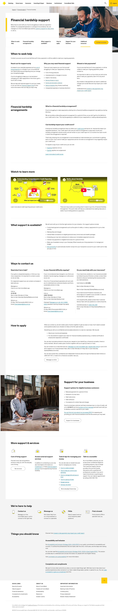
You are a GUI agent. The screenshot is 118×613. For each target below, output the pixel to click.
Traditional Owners (32, 605)
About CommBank (41, 586)
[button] (105, 3)
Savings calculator (66, 484)
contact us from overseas (86, 407)
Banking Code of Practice (67, 589)
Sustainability (40, 591)
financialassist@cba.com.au (22, 304)
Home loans (19, 3)
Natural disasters (50, 85)
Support (14, 9)
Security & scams (17, 586)
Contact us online (101, 42)
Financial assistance (17, 591)
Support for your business (70, 42)
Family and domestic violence (54, 83)
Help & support (16, 589)
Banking (10, 3)
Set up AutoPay (51, 246)
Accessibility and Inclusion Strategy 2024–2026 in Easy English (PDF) (78, 551)
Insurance (28, 3)
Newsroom (39, 594)
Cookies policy (64, 591)
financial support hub (28, 85)
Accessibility (15, 596)
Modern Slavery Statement (67, 596)
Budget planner (65, 482)
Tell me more (18, 468)
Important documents (66, 586)
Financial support (21, 9)
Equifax (49, 150)
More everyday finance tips (68, 489)
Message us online (51, 359)
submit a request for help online (45, 28)
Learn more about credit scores (54, 154)
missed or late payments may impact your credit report (68, 533)
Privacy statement (65, 594)
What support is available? (46, 42)
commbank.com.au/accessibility (57, 556)
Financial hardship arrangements (28, 42)
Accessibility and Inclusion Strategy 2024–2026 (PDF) (63, 544)
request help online (93, 346)
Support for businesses (72, 420)
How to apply (59, 42)
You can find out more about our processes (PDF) (78, 412)
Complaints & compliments (19, 594)
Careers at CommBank (42, 589)
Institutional (58, 3)
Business (49, 3)
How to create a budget (67, 468)
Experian (49, 148)
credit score (80, 128)
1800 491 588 (93, 305)
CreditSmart (38, 466)
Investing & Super (39, 3)
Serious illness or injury (52, 80)
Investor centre (40, 596)
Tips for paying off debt (67, 479)
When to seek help (15, 42)
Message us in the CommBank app (78, 346)
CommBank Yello (69, 3)
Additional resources (84, 42)
